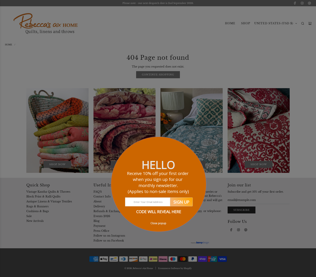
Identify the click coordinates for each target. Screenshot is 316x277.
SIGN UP (181, 202)
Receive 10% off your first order (158, 182)
